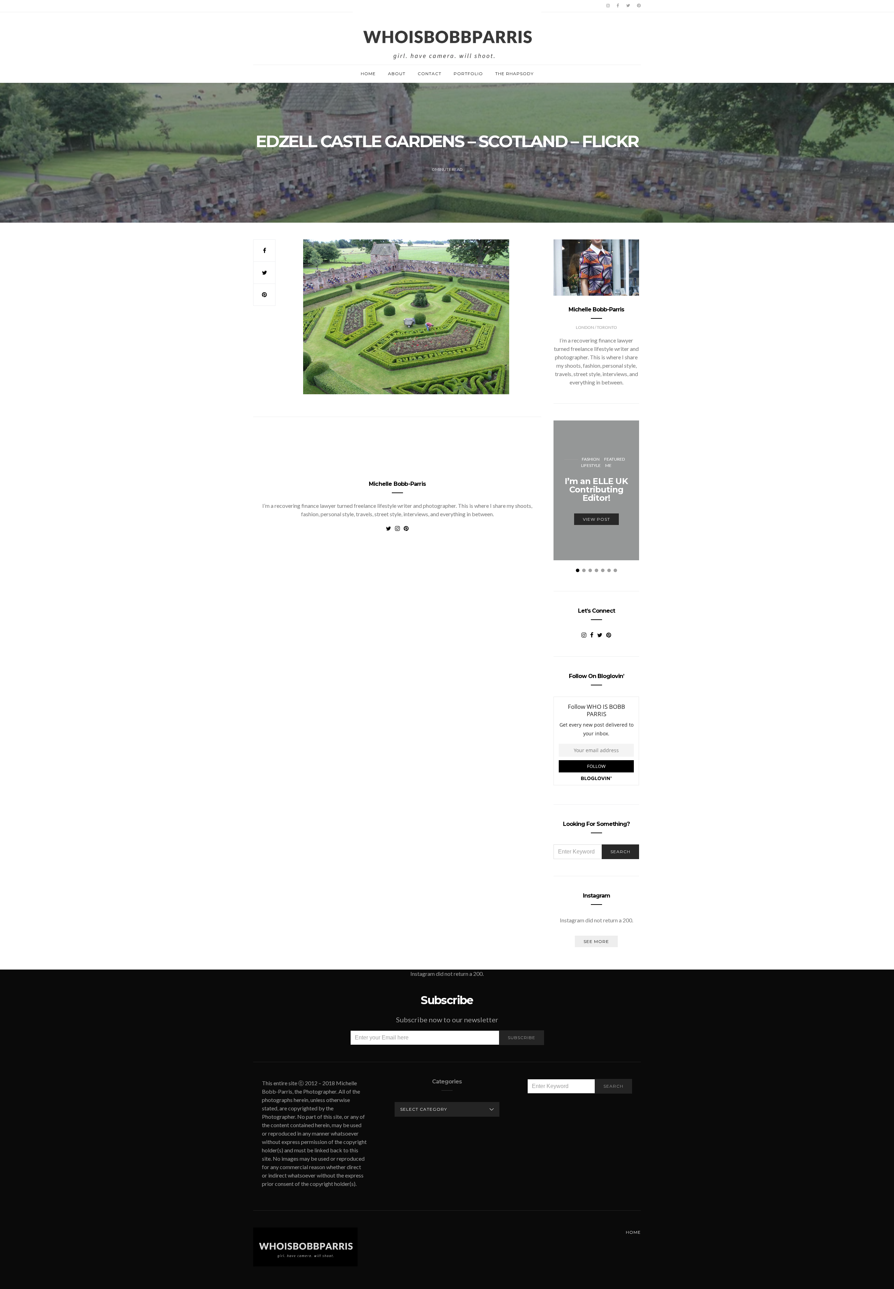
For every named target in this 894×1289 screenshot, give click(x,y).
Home (368, 73)
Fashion (591, 459)
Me (608, 465)
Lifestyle (591, 465)
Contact (429, 73)
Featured (614, 459)
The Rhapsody (514, 73)
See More (596, 941)
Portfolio (468, 73)
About (396, 73)
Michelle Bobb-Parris (397, 484)
